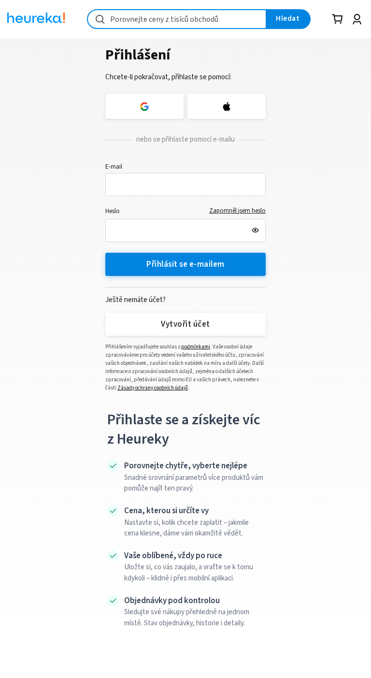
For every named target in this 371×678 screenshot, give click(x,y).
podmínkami (195, 347)
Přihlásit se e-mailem (185, 264)
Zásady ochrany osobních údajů (152, 388)
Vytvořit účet (185, 324)
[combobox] (177, 19)
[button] (185, 184)
